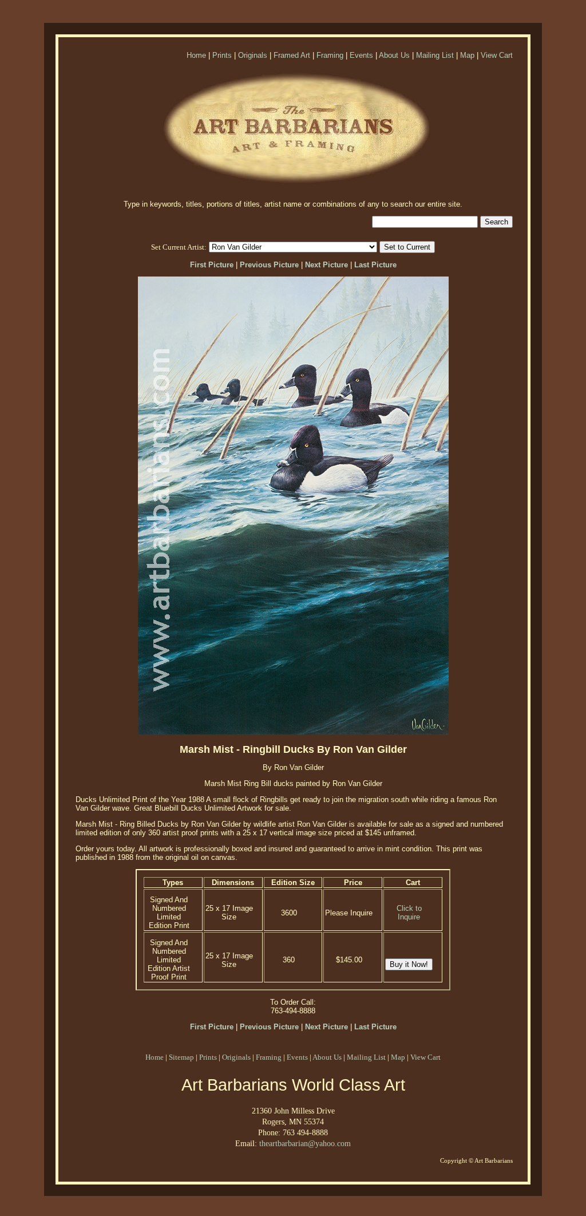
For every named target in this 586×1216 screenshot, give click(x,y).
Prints (222, 55)
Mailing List (435, 55)
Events (361, 55)
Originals (252, 55)
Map (467, 55)
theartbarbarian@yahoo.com (305, 1143)
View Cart (497, 55)
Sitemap (181, 1057)
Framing (329, 55)
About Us (394, 55)
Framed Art (292, 55)
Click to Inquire (409, 912)
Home (196, 55)
